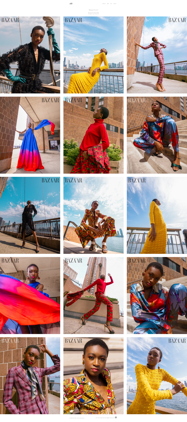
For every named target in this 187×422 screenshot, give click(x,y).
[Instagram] (116, 417)
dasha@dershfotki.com (109, 417)
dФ (71, 3)
